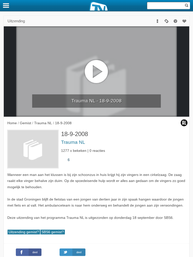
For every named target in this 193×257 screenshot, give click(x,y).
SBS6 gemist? (52, 232)
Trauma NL (73, 142)
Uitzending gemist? (24, 232)
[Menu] (6, 6)
